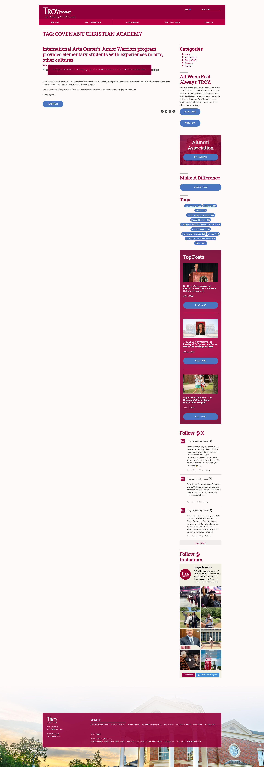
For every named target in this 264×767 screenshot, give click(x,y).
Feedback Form (133, 725)
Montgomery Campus (193, 234)
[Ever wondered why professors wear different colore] (190, 596)
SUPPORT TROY (201, 187)
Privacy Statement (118, 742)
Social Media (198, 725)
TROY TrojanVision (92, 22)
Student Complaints (118, 725)
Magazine (208, 22)
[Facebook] (162, 111)
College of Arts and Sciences (200, 238)
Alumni (188, 66)
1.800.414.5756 (53, 734)
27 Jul (206, 511)
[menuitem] (188, 10)
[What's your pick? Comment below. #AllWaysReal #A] (211, 639)
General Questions (54, 736)
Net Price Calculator (183, 725)
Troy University (194, 441)
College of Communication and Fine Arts (200, 224)
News (45, 65)
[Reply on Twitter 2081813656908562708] (188, 536)
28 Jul (206, 441)
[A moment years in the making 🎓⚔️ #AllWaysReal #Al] (211, 596)
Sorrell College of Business (200, 215)
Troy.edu (55, 22)
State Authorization (194, 742)
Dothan (213, 234)
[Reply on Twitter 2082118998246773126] (188, 502)
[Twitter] (166, 111)
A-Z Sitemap (169, 742)
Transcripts (180, 742)
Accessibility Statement (135, 742)
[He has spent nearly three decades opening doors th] (190, 639)
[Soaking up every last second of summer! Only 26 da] (211, 660)
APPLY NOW (190, 123)
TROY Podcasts (132, 22)
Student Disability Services (151, 725)
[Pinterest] (170, 111)
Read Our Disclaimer (154, 742)
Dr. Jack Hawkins (200, 220)
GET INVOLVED (200, 157)
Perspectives (191, 57)
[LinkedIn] (174, 111)
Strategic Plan (210, 725)
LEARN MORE (190, 112)
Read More (53, 104)
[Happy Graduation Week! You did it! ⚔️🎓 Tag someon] (190, 660)
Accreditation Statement (100, 742)
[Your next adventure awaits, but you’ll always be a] (190, 617)
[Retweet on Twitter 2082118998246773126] (194, 502)
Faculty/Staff (190, 60)
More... (200, 243)
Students (189, 63)
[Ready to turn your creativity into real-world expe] (211, 617)
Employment (168, 725)
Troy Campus (193, 206)
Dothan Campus (201, 229)
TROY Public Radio (171, 22)
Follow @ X (192, 433)
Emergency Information (99, 725)
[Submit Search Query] (220, 9)
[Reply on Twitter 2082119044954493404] (188, 470)
